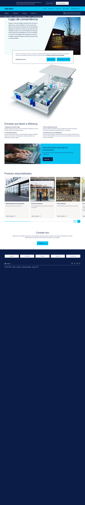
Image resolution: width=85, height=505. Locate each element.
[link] (62, 3)
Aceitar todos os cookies (63, 59)
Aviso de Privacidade (59, 55)
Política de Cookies (51, 55)
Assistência (15, 13)
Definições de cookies (21, 59)
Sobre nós (33, 13)
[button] (50, 3)
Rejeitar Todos (51, 59)
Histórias (24, 13)
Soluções (6, 13)
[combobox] (72, 13)
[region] (43, 57)
